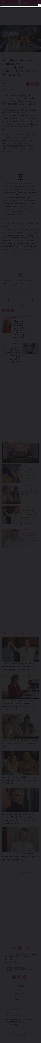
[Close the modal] (39, 5)
